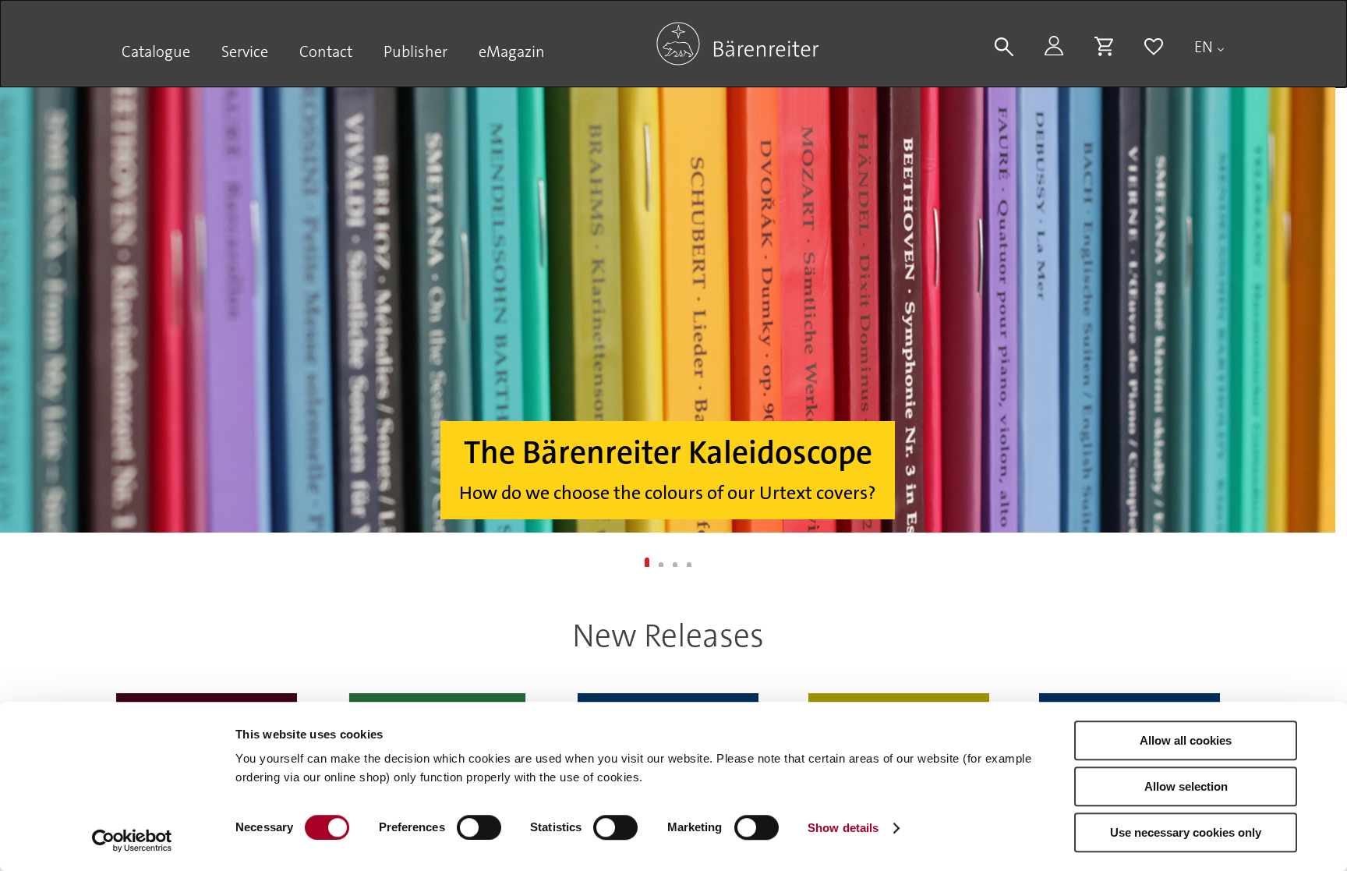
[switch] (479, 827)
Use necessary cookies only (1185, 832)
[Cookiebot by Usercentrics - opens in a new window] (132, 840)
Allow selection (1186, 786)
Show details (843, 827)
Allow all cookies (1186, 740)
